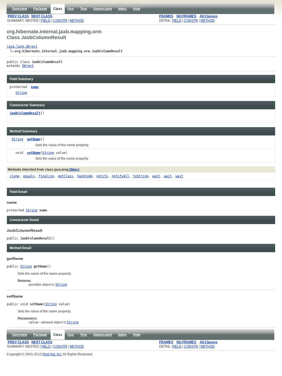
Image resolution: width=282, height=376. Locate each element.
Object (28, 66)
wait (156, 176)
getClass (65, 176)
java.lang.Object (22, 46)
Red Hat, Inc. (52, 354)
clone (14, 176)
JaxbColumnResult (25, 113)
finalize (46, 176)
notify (102, 176)
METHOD (77, 21)
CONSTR (60, 21)
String (21, 93)
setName (33, 153)
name (35, 87)
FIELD (46, 21)
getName (33, 139)
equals (29, 176)
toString (140, 176)
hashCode (85, 176)
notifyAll (120, 176)
